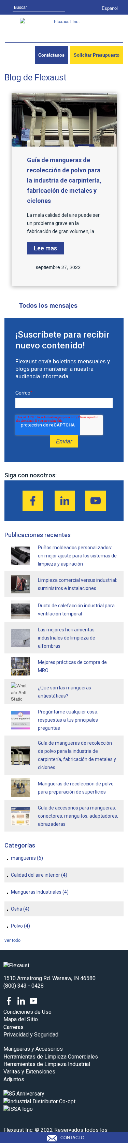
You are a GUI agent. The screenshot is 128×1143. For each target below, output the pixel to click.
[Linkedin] (65, 501)
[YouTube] (95, 501)
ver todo (12, 940)
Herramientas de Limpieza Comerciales (50, 1056)
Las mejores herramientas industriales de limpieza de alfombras (66, 638)
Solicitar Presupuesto (96, 55)
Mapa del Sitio (20, 1019)
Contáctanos (51, 55)
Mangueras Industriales (40, 892)
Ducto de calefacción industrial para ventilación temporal (76, 609)
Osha (20, 909)
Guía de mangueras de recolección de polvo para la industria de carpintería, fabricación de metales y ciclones (64, 180)
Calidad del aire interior (39, 875)
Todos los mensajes (48, 305)
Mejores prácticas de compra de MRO (72, 666)
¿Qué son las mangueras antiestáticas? (64, 692)
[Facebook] (33, 501)
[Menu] (15, 55)
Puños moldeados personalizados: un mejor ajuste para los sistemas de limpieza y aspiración (77, 556)
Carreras (13, 1027)
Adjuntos (13, 1079)
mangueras (27, 858)
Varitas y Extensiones (29, 1071)
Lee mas (45, 248)
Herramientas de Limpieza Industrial (46, 1064)
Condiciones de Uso (27, 1012)
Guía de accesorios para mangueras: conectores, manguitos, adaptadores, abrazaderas (78, 816)
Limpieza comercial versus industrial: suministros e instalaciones (77, 584)
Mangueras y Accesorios (33, 1049)
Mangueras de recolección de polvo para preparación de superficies (76, 788)
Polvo (20, 926)
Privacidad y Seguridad (30, 1034)
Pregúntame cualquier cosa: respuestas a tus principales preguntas (68, 720)
